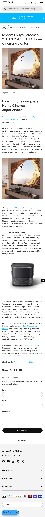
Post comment (22, 430)
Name (4, 390)
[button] (36, 3)
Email (4, 401)
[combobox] (22, 8)
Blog (9, 25)
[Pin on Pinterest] (20, 370)
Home (4, 25)
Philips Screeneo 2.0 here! (24, 362)
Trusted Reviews (33, 345)
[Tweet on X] (10, 370)
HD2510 (16, 208)
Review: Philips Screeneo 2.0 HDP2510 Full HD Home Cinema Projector (20, 28)
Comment (6, 411)
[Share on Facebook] (15, 370)
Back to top (22, 440)
